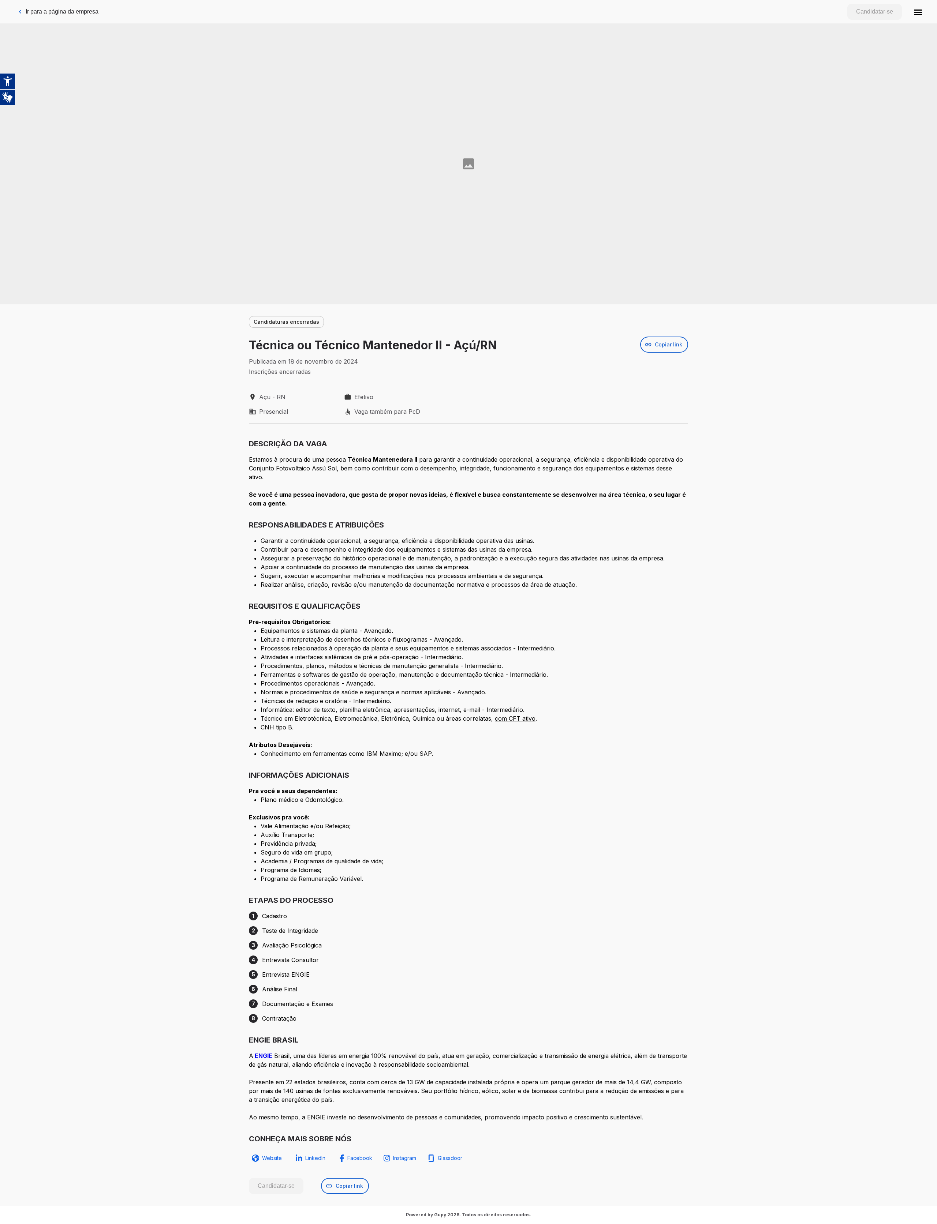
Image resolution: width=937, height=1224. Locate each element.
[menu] (918, 12)
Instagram (404, 1158)
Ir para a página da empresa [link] (62, 11)
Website (272, 1158)
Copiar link (668, 344)
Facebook (359, 1158)
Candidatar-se (874, 11)
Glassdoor (450, 1158)
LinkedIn (315, 1158)
